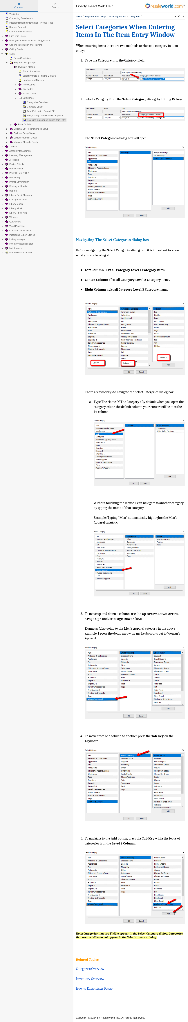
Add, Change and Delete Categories (45, 115)
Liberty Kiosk (15, 208)
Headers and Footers (33, 80)
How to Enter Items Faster (94, 988)
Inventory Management (20, 155)
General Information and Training (25, 45)
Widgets (13, 217)
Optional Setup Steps (24, 133)
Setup (12, 53)
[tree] (36, 133)
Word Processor (17, 226)
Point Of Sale (24, 124)
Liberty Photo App (18, 213)
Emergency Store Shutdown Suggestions (29, 40)
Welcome (14, 14)
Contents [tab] (18, 7)
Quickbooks (15, 221)
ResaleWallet (16, 168)
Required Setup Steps (25, 62)
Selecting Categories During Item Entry (46, 120)
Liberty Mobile (16, 204)
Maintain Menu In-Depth (26, 142)
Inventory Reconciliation (21, 244)
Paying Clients (16, 164)
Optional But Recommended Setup (31, 129)
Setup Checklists (22, 58)
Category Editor (35, 107)
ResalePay (14, 177)
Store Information (31, 71)
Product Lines (29, 93)
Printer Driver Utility (19, 182)
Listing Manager (17, 239)
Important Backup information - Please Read (31, 23)
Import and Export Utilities (22, 235)
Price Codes (29, 84)
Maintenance (15, 248)
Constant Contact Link (20, 230)
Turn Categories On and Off (40, 111)
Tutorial (13, 146)
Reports (13, 190)
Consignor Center (18, 199)
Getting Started (16, 49)
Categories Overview (37, 102)
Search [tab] (55, 7)
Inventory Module (26, 67)
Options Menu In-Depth (25, 137)
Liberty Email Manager (20, 195)
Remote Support (17, 27)
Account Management (20, 151)
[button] (175, 16)
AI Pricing (14, 160)
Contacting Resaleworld (21, 18)
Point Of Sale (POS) (19, 173)
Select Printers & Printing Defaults (39, 76)
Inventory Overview (90, 979)
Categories (28, 98)
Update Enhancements (20, 252)
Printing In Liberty (18, 186)
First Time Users (17, 36)
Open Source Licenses (20, 31)
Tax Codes (28, 89)
